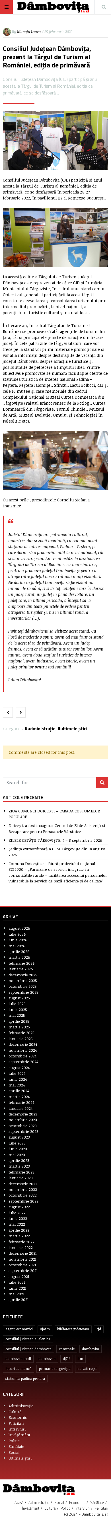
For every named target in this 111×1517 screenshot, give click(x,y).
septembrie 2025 (23, 992)
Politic (14, 1440)
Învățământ (19, 1434)
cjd (98, 1329)
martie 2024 (19, 1096)
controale (67, 1349)
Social (14, 1452)
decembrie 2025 (23, 974)
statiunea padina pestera (25, 1378)
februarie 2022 (21, 1241)
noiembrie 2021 (22, 1259)
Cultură (15, 1411)
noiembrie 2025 (23, 980)
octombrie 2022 (23, 1195)
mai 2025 (17, 1015)
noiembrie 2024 (23, 1050)
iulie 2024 (17, 1073)
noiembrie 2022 (23, 1189)
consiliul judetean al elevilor (27, 1339)
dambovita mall (18, 1358)
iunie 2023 (18, 1148)
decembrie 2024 (23, 1044)
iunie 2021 (17, 1288)
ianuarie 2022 (21, 1247)
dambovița (47, 1358)
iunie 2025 (18, 1009)
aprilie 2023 (19, 1160)
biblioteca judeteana (73, 1329)
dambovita (90, 1349)
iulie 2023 (17, 1143)
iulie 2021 (17, 1282)
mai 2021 (16, 1293)
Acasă (19, 1502)
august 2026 (19, 928)
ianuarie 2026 (21, 968)
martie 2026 (19, 957)
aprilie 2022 (19, 1230)
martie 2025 (19, 1027)
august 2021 (19, 1276)
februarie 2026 (22, 963)
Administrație (42, 728)
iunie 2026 (18, 939)
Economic (18, 1417)
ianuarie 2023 (21, 1177)
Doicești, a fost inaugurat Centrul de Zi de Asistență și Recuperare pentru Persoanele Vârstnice (57, 828)
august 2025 (19, 998)
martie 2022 (19, 1235)
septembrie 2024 (23, 1061)
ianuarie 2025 (21, 1038)
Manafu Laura (29, 31)
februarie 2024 (21, 1102)
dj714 (66, 1358)
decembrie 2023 (23, 1114)
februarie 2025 (21, 1032)
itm (80, 1358)
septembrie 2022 (23, 1201)
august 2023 (19, 1137)
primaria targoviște (54, 1368)
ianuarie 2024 (20, 1108)
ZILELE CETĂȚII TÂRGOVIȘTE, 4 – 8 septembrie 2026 (55, 840)
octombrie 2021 (22, 1264)
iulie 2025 (17, 1003)
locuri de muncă (18, 1368)
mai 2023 (17, 1154)
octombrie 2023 (23, 1125)
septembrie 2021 (23, 1270)
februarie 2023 (21, 1172)
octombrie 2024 (22, 1056)
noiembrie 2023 (23, 1119)
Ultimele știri (73, 728)
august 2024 (19, 1067)
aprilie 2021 (19, 1299)
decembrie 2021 (23, 1253)
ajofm (45, 1329)
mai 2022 (17, 1224)
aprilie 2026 (19, 951)
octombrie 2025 (23, 986)
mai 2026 (17, 945)
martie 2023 (19, 1166)
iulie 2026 (17, 934)
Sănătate (16, 1446)
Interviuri (17, 1429)
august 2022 (19, 1206)
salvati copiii (87, 1368)
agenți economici (19, 1329)
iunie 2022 (18, 1218)
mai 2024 (17, 1085)
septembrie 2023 (23, 1131)
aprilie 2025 (19, 1021)
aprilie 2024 (19, 1090)
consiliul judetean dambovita (28, 1349)
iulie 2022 (17, 1212)
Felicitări (16, 1423)
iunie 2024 (18, 1079)
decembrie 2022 (23, 1183)
